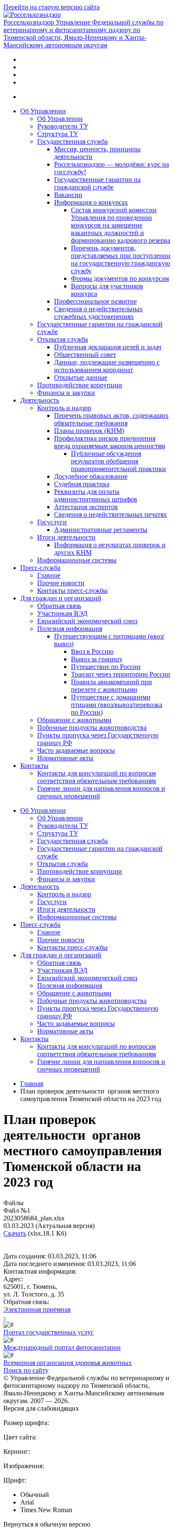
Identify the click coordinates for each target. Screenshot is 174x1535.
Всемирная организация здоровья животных (67, 1362)
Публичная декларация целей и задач (107, 347)
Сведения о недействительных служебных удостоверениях (98, 312)
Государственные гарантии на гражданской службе (97, 183)
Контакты (34, 765)
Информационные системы (77, 560)
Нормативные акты (65, 758)
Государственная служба (72, 141)
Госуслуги (52, 522)
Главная (31, 1083)
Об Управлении (43, 111)
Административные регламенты (100, 529)
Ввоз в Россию (92, 651)
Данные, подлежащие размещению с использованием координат (107, 366)
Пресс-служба (40, 567)
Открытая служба (62, 339)
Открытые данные (80, 377)
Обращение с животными (74, 720)
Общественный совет (85, 354)
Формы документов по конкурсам (120, 278)
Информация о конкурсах (91, 202)
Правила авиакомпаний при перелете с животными (111, 685)
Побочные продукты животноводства (92, 727)
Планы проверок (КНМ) (89, 430)
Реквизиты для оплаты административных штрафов (95, 495)
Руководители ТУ (62, 126)
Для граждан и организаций (60, 598)
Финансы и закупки (66, 392)
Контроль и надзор (64, 407)
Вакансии (68, 194)
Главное (48, 575)
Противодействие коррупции (79, 385)
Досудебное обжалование (91, 476)
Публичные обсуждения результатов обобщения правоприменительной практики (118, 461)
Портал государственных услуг (48, 1332)
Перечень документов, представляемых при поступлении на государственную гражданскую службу (121, 259)
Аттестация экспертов (86, 506)
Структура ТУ (57, 133)
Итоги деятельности (66, 537)
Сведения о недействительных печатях (110, 514)
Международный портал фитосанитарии (62, 1347)
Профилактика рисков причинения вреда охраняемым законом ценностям (109, 442)
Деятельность (39, 400)
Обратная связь (59, 605)
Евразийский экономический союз (87, 621)
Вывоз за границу (96, 659)
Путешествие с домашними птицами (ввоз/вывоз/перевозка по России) (116, 704)
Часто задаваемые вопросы (76, 750)
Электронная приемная (37, 1309)
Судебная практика (81, 484)
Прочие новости (60, 583)
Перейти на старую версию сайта (51, 7)
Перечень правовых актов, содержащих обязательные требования (111, 419)
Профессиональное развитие (95, 301)
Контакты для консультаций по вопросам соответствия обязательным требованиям (96, 777)
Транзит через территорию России (120, 674)
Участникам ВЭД (62, 613)
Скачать (14, 1233)
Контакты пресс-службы (72, 590)
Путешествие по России (106, 666)
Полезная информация (69, 628)
